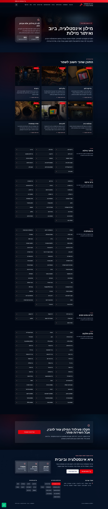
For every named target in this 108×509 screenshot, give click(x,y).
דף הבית (71, 4)
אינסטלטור (48, 487)
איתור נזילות (58, 4)
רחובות (22, 487)
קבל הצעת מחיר (72, 471)
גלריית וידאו (47, 483)
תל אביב (34, 483)
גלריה (34, 4)
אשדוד (17, 487)
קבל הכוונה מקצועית (29, 432)
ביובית (53, 4)
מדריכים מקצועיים (56, 483)
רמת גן (28, 483)
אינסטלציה (65, 4)
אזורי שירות (39, 4)
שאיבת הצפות (57, 496)
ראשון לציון (29, 487)
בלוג (31, 4)
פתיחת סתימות (47, 4)
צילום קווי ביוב (57, 493)
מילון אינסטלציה (56, 487)
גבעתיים (23, 483)
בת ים (35, 487)
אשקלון (34, 490)
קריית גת (28, 490)
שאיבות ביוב (49, 493)
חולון (18, 483)
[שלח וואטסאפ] (4, 505)
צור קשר (26, 4)
